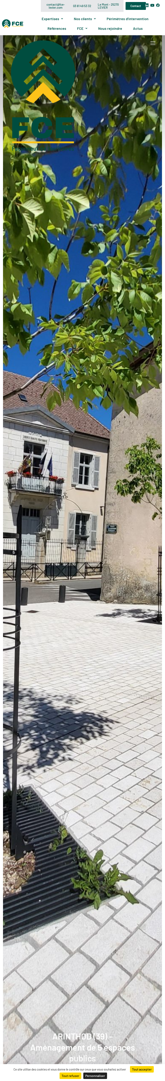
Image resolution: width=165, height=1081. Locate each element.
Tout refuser (70, 1076)
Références (56, 28)
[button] (52, 19)
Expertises (50, 19)
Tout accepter (142, 1069)
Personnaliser (95, 1076)
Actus (138, 28)
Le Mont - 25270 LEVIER (108, 6)
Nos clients (83, 19)
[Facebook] (158, 5)
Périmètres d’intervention (127, 19)
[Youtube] (152, 5)
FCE (80, 28)
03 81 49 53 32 (82, 6)
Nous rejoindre (110, 28)
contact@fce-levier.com (55, 6)
